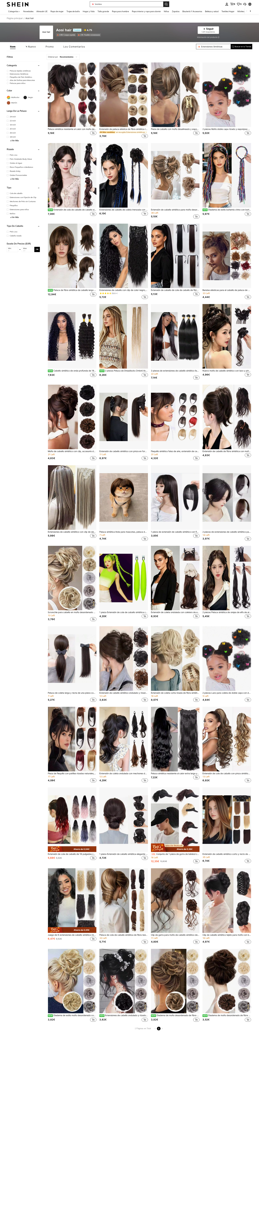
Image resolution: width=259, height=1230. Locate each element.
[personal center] (227, 4)
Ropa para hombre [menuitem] (120, 11)
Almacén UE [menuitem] (42, 11)
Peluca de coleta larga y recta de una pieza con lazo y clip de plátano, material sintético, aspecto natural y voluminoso (72, 693)
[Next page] (162, 1028)
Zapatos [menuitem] (175, 11)
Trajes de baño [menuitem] (73, 11)
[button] (245, 4)
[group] (23, 71)
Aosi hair (63, 30)
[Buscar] (166, 4)
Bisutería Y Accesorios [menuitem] (192, 11)
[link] (232, 4)
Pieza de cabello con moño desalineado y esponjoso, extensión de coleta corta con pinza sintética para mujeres (175, 129)
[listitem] (66, 34)
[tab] (13, 46)
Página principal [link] (14, 18)
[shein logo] (17, 4)
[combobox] (63, 57)
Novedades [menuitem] (28, 11)
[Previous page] (155, 1028)
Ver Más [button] (15, 141)
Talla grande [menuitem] (103, 11)
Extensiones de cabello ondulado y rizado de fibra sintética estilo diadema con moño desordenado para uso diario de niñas (124, 1015)
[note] (72, 849)
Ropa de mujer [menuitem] (57, 11)
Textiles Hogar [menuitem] (228, 11)
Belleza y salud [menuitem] (212, 11)
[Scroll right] (250, 11)
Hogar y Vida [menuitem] (89, 11)
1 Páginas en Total (143, 1028)
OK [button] (37, 249)
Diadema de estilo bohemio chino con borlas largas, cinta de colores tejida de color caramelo (227, 209)
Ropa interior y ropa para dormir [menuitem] (146, 11)
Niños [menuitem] (166, 11)
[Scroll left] (247, 11)
